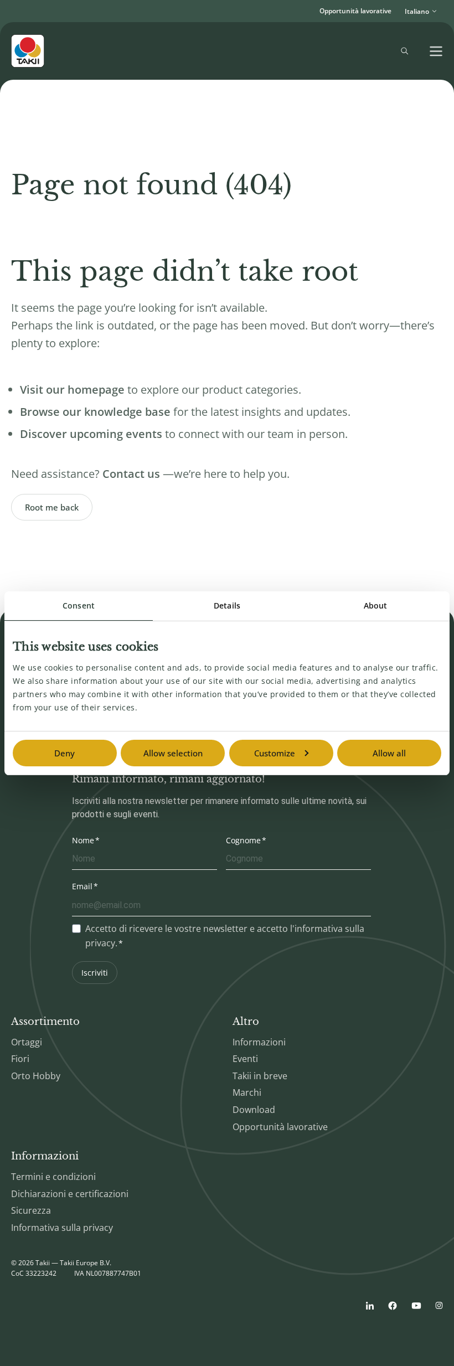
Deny (64, 753)
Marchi (247, 1092)
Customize (274, 753)
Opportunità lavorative (355, 11)
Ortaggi (26, 1042)
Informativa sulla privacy (62, 1227)
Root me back (52, 507)
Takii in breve (260, 1076)
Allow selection (173, 753)
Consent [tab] (79, 605)
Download (254, 1110)
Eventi (245, 1059)
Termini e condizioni (53, 1177)
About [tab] (376, 605)
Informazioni (259, 1042)
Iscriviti (94, 972)
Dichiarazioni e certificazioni (69, 1194)
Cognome (243, 840)
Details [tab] (227, 605)
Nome (83, 840)
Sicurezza (31, 1210)
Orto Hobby (35, 1076)
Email (82, 886)
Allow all (389, 753)
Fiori (20, 1059)
